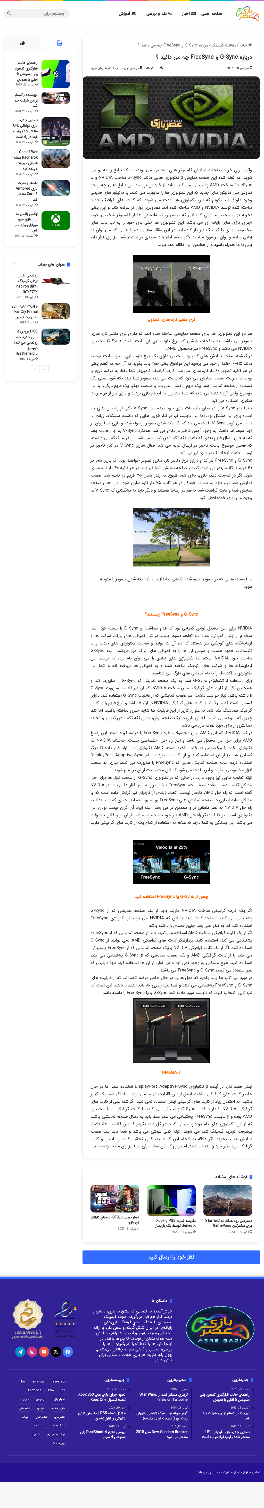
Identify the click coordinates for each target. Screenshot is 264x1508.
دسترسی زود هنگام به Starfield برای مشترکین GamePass (228, 1223)
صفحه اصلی (211, 13)
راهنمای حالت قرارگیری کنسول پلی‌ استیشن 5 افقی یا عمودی (26, 71)
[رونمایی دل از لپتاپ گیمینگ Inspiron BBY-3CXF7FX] (56, 281)
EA (23, 1381)
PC (63, 1390)
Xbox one (34, 1390)
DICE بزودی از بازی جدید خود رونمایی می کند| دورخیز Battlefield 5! (26, 342)
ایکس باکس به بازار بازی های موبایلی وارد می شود (26, 222)
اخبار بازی (59, 1399)
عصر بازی (41, 1416)
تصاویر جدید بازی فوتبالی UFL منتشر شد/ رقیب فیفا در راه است (25, 128)
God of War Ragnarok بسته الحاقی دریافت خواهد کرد (26, 160)
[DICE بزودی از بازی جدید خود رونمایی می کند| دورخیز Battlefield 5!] (56, 337)
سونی (40, 1407)
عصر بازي (24, 1407)
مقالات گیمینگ (223, 45)
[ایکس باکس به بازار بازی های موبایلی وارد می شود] (56, 220)
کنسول (35, 1434)
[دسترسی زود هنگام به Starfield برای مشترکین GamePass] (227, 1200)
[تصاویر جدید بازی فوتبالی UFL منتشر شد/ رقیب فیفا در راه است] (56, 131)
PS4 (51, 1390)
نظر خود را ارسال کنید (171, 1257)
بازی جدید (58, 1407)
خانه (244, 45)
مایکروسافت (57, 1425)
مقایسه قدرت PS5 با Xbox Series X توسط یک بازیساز (175, 1223)
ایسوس (40, 1399)
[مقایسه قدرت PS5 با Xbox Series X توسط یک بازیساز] (171, 1200)
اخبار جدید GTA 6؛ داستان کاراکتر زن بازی (115, 1220)
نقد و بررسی (157, 13)
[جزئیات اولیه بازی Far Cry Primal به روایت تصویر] (56, 311)
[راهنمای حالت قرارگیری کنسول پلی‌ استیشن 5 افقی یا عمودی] (56, 74)
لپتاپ (24, 1416)
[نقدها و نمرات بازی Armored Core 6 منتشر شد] (56, 188)
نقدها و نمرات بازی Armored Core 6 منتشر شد (27, 191)
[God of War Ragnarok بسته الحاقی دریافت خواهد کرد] (56, 158)
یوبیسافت (58, 1443)
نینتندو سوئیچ (56, 1434)
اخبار (186, 13)
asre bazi (38, 1381)
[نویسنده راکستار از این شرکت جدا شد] (56, 98)
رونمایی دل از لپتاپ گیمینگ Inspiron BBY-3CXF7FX (27, 284)
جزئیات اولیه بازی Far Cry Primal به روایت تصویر (25, 311)
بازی (26, 1399)
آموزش (125, 13)
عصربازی (59, 1416)
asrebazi (59, 1381)
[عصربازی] (247, 13)
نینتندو (38, 1425)
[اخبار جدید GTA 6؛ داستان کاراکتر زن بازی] (114, 1198)
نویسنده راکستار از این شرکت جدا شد (26, 100)
